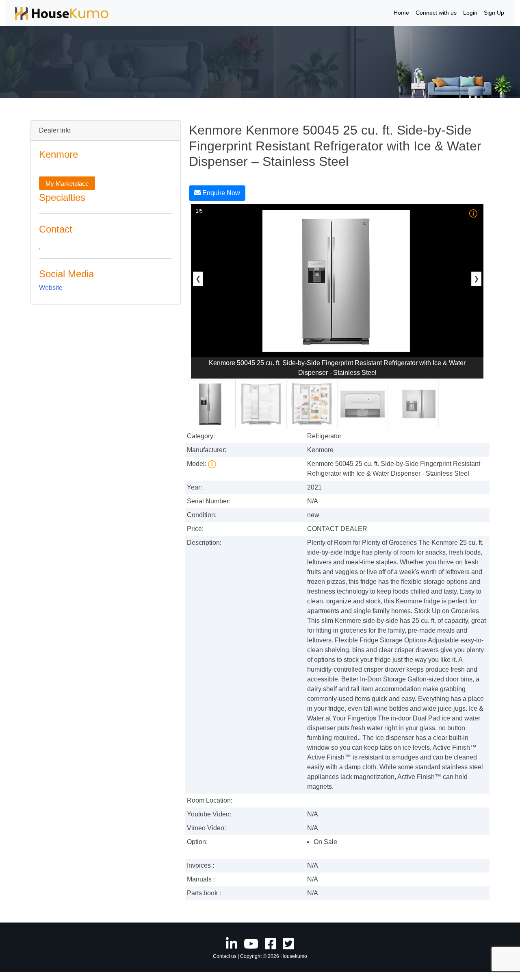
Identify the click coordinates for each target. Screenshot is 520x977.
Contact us (224, 956)
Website (51, 287)
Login (470, 12)
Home (401, 12)
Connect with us (436, 12)
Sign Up (494, 12)
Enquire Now (220, 192)
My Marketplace (67, 183)
